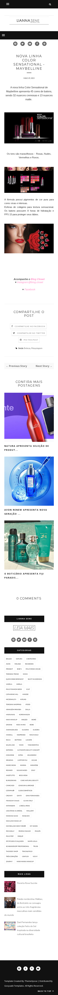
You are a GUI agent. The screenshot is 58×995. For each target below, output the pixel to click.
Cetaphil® (10, 790)
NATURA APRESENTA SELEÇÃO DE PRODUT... (26, 447)
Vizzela (9, 684)
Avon (8, 664)
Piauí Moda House (33, 669)
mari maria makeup (25, 861)
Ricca (8, 740)
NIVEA (25, 674)
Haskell (9, 735)
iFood (28, 704)
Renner (9, 770)
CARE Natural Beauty (30, 780)
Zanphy (9, 861)
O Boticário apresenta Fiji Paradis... (24, 575)
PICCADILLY (10, 831)
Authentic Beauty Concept (28, 750)
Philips (37, 831)
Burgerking (11, 780)
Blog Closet (37, 279)
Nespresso (21, 735)
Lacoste (29, 740)
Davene (9, 725)
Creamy (9, 795)
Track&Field (27, 851)
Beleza (27, 348)
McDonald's (11, 699)
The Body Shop (12, 851)
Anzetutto (10, 775)
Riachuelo (34, 735)
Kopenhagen (24, 714)
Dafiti (19, 795)
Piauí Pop (9, 836)
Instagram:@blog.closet (30, 282)
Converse (10, 755)
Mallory (30, 811)
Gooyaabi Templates (14, 985)
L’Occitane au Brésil (14, 811)
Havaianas (10, 714)
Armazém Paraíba (13, 709)
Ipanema (9, 760)
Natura (19, 659)
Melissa (18, 664)
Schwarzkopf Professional (17, 846)
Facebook (30, 289)
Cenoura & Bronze (26, 785)
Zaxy (33, 770)
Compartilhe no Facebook (30, 326)
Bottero (18, 740)
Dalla (27, 709)
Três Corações (12, 856)
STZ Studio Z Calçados (15, 841)
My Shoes (34, 826)
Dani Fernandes (32, 795)
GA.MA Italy (28, 801)
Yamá (21, 745)
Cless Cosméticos (25, 790)
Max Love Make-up (13, 821)
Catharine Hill (12, 694)
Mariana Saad (12, 816)
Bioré (34, 719)
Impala (19, 684)
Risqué (20, 836)
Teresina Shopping (13, 704)
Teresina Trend (12, 674)
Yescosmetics (33, 745)
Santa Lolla (32, 841)
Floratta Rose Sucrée (27, 883)
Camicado (10, 785)
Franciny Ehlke (12, 801)
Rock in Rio (21, 725)
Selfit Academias (35, 679)
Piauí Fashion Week (14, 689)
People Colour (25, 831)
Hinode (25, 694)
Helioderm (31, 755)
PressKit (9, 669)
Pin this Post (31, 340)
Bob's (19, 669)
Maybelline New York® (16, 826)
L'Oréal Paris (24, 806)
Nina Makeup (11, 719)
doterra (9, 750)
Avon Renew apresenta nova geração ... (25, 511)
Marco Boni (11, 765)
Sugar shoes (22, 770)
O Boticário (31, 659)
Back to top (45, 991)
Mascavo (26, 816)
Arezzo (24, 719)
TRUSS (35, 846)
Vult (28, 689)
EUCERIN (25, 730)
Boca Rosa (23, 775)
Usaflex (25, 856)
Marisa (23, 765)
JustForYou (22, 760)
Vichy (35, 856)
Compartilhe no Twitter (31, 333)
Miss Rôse (34, 765)
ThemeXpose (31, 981)
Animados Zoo (12, 730)
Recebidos (29, 664)
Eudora (36, 730)
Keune (34, 760)
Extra (20, 755)
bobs (32, 725)
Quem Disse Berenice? (15, 679)
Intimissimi (10, 806)
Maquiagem (36, 348)
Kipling (23, 699)
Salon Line (10, 745)
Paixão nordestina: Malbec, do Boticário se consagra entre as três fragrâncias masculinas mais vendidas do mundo (23, 907)
